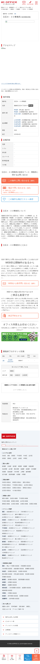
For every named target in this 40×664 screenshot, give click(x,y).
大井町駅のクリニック (8, 552)
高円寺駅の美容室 (13, 596)
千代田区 (19, 455)
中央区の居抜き (6, 485)
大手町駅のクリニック (28, 528)
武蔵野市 (4, 598)
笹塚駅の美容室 (6, 577)
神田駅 (20, 466)
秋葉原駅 (31, 466)
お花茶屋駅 (17, 120)
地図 (31, 105)
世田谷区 (4, 587)
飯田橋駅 (28, 471)
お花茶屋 (25, 375)
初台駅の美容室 (29, 574)
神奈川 (8, 445)
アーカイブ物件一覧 (18, 609)
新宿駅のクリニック (13, 541)
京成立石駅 (17, 114)
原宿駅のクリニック (7, 522)
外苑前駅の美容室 (26, 566)
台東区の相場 (24, 504)
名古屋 (20, 445)
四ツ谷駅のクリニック (8, 547)
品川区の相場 (24, 501)
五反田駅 (4, 469)
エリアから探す (7, 453)
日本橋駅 (33, 469)
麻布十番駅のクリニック (22, 514)
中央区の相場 (6, 501)
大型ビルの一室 (6, 609)
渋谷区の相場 (13, 498)
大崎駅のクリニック (13, 550)
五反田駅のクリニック (27, 550)
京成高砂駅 (17, 122)
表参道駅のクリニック (13, 511)
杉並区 (4, 596)
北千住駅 (4, 474)
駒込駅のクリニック (7, 558)
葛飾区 (12, 371)
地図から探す (6, 606)
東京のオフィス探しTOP (9, 449)
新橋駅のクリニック (20, 517)
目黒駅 (18, 474)
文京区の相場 (15, 504)
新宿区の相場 (15, 501)
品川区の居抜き (28, 485)
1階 (3, 360)
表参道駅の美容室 (19, 568)
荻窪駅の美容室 (24, 596)
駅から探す (6, 463)
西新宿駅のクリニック (27, 541)
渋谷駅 (9, 466)
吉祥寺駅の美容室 (14, 598)
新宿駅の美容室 (12, 579)
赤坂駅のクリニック (7, 514)
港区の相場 (5, 498)
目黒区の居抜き (16, 487)
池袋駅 (22, 469)
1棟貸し (28, 606)
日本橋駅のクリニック (27, 536)
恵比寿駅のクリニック (27, 520)
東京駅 (15, 466)
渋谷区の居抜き (6, 482)
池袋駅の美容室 (12, 585)
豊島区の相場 (6, 504)
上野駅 (22, 471)
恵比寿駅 (16, 469)
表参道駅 (9, 471)
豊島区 (9, 458)
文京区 (15, 458)
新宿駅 (4, 466)
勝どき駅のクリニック (21, 539)
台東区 (20, 458)
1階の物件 (22, 606)
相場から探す (7, 495)
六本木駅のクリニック (27, 511)
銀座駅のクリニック (13, 536)
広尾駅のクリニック (7, 525)
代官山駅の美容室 (19, 574)
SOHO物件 (14, 606)
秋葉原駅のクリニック (22, 530)
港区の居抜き (26, 482)
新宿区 (13, 455)
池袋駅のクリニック (13, 555)
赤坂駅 (4, 471)
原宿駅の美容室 (12, 571)
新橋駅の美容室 (29, 568)
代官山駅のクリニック (21, 525)
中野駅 (24, 474)
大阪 (24, 445)
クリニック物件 (7, 509)
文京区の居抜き (6, 490)
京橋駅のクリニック (7, 539)
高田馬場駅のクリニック (26, 544)
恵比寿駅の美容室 (7, 574)
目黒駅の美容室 (12, 582)
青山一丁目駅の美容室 (13, 566)
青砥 (11, 375)
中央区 (25, 455)
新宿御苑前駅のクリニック (9, 544)
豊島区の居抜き (27, 487)
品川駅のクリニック (7, 517)
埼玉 (12, 445)
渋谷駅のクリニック (13, 520)
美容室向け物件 (7, 563)
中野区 (25, 458)
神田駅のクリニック (7, 533)
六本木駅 (16, 471)
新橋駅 (25, 466)
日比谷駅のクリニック (8, 530)
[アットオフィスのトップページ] (9, 2)
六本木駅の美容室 (7, 568)
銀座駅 (28, 469)
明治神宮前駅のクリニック (22, 522)
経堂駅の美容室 (26, 587)
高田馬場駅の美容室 (24, 579)
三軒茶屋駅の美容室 (14, 587)
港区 (8, 455)
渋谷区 (4, 455)
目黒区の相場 (33, 504)
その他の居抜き (16, 490)
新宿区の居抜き (16, 482)
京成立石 (17, 375)
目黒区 (4, 458)
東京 (4, 445)
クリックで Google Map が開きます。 (11, 83)
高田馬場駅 (12, 474)
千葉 (16, 445)
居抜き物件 (6, 479)
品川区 (30, 455)
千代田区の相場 (23, 498)
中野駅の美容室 (12, 593)
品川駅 (10, 469)
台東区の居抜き (6, 487)
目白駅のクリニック (26, 555)
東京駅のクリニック (14, 528)
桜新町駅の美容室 (7, 590)
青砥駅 (16, 110)
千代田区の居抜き (17, 485)
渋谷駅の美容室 (22, 571)
